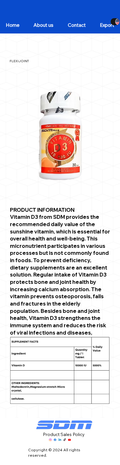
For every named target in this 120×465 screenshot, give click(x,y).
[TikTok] (64, 439)
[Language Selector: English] (115, 21)
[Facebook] (55, 439)
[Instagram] (50, 439)
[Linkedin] (59, 439)
